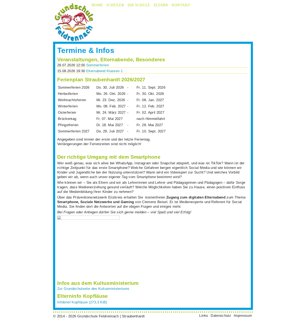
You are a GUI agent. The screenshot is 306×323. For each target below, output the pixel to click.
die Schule (139, 5)
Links (203, 316)
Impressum (243, 316)
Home (97, 5)
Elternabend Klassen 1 (104, 71)
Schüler (115, 5)
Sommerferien (97, 65)
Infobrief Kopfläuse (82, 302)
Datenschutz (221, 316)
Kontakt (181, 5)
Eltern (161, 5)
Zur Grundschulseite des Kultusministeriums (93, 289)
